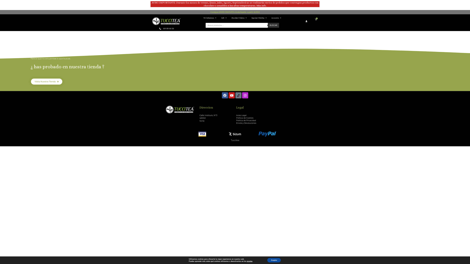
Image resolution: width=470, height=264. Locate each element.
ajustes (249, 261)
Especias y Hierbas (258, 18)
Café (222, 18)
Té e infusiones (209, 18)
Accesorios (275, 18)
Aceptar (274, 260)
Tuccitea (235, 140)
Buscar (273, 25)
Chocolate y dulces (237, 18)
